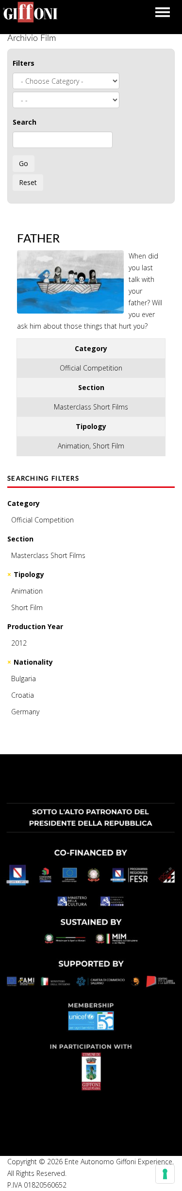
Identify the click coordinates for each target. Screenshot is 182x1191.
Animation (27, 591)
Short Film (27, 607)
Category (23, 503)
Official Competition (42, 519)
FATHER (38, 239)
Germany (25, 711)
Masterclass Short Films (48, 555)
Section (20, 538)
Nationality (33, 662)
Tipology (29, 574)
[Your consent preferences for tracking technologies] (165, 1174)
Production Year (35, 626)
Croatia (22, 695)
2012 (19, 643)
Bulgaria (23, 678)
